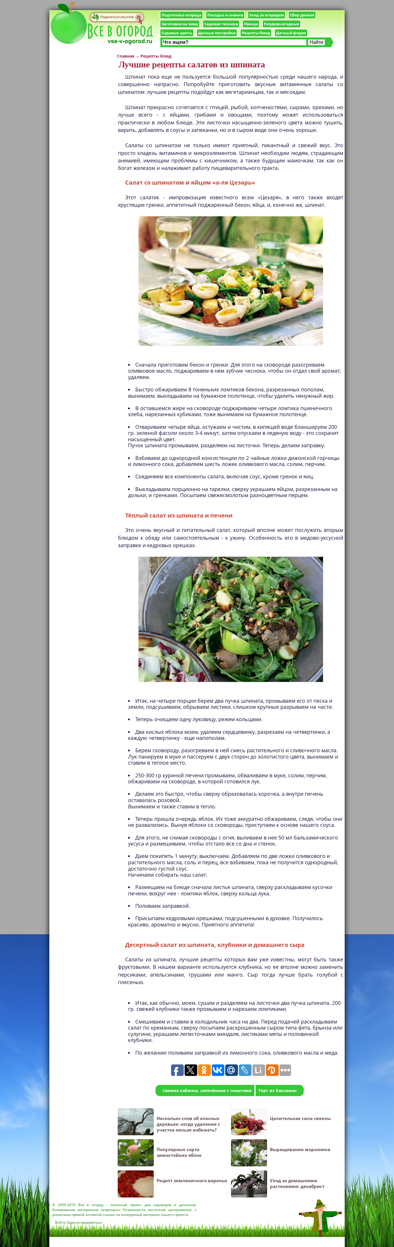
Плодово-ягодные (281, 23)
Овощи (251, 23)
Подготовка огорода (181, 15)
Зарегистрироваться (84, 1222)
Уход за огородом (266, 15)
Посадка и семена (225, 15)
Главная (125, 56)
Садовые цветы (177, 32)
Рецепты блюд (256, 32)
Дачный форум (291, 32)
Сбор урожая (302, 15)
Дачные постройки (217, 32)
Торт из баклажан (277, 1090)
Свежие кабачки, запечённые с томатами (207, 1090)
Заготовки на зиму (180, 23)
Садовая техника (221, 23)
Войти (60, 1222)
